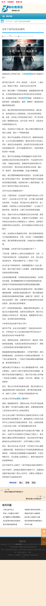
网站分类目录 (34, 544)
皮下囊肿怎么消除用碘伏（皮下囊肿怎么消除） (13, 517)
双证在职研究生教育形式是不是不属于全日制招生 (35, 520)
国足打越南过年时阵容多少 (13, 492)
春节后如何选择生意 (10, 524)
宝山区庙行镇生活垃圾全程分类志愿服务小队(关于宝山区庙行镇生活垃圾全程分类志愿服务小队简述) (13, 520)
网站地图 (14, 547)
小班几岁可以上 (8, 509)
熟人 (20, 398)
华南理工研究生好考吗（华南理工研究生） (35, 509)
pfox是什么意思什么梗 (32, 517)
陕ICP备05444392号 (30, 547)
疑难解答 (21, 547)
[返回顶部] (43, 542)
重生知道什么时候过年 (34, 498)
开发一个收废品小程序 (11, 513)
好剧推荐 (10, 2)
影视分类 (19, 2)
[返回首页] (43, 531)
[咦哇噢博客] (23, 8)
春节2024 (9, 21)
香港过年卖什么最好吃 (32, 513)
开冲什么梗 (28, 524)
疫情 (29, 73)
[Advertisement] (23, 583)
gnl (8, 36)
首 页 (3, 2)
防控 (26, 97)
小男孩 (23, 557)
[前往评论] (43, 536)
